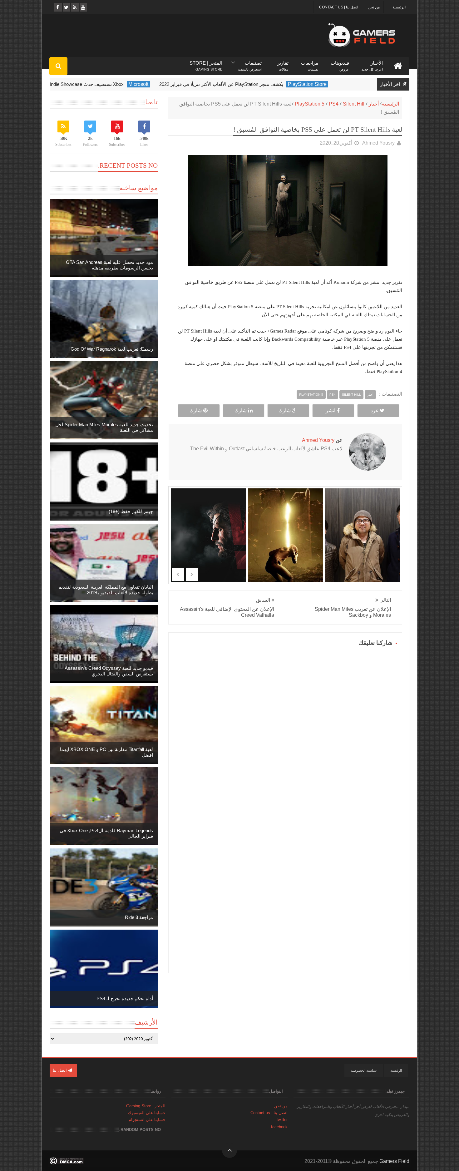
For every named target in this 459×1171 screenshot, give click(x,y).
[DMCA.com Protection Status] (67, 1162)
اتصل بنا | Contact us (338, 7)
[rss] (74, 7)
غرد (374, 410)
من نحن (374, 7)
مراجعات (309, 63)
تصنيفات (250, 63)
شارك (285, 410)
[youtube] (83, 7)
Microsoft (162, 84)
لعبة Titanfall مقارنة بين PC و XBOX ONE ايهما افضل (106, 752)
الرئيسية (399, 7)
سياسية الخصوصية (364, 1070)
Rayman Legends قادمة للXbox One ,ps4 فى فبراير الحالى (106, 833)
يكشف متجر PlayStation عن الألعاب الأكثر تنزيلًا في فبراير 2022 (245, 84)
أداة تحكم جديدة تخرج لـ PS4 (124, 998)
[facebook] (57, 7)
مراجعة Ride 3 (139, 917)
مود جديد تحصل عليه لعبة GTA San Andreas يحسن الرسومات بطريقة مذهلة (109, 264)
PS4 (333, 103)
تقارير (283, 63)
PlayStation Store (331, 84)
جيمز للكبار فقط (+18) (131, 511)
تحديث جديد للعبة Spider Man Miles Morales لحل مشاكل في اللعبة (104, 427)
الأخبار (372, 63)
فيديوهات (340, 63)
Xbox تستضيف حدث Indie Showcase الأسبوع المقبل (95, 84)
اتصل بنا (60, 1070)
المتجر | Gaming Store (145, 1106)
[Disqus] (285, 726)
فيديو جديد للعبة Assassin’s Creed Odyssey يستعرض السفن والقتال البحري (109, 670)
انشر (330, 410)
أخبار (374, 103)
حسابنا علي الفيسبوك (146, 1112)
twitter (282, 1119)
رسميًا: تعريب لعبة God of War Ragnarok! (111, 349)
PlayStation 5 (309, 103)
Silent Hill (353, 103)
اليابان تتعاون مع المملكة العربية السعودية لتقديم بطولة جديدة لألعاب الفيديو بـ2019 (105, 589)
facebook (279, 1126)
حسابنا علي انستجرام (147, 1119)
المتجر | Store (206, 63)
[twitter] (66, 7)
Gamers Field (394, 1161)
